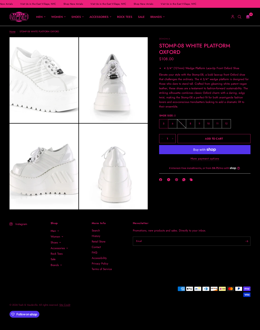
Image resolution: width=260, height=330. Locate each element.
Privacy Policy (100, 263)
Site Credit (64, 305)
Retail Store (98, 241)
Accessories (98, 17)
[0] (246, 17)
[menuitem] (40, 17)
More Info (99, 223)
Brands (156, 17)
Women (57, 17)
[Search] (239, 17)
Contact (96, 247)
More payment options (205, 158)
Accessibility (99, 258)
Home (12, 31)
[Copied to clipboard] (192, 179)
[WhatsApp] (184, 179)
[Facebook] (161, 179)
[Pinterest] (177, 179)
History (96, 236)
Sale (141, 17)
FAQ (94, 252)
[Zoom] (70, 45)
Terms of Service (102, 269)
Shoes (76, 17)
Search (96, 230)
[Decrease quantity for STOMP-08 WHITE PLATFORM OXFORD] (162, 138)
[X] (169, 179)
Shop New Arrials (72, 4)
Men (39, 17)
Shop (54, 223)
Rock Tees (124, 17)
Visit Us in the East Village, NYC (37, 4)
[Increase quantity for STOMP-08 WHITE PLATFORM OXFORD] (172, 138)
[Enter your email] (246, 241)
